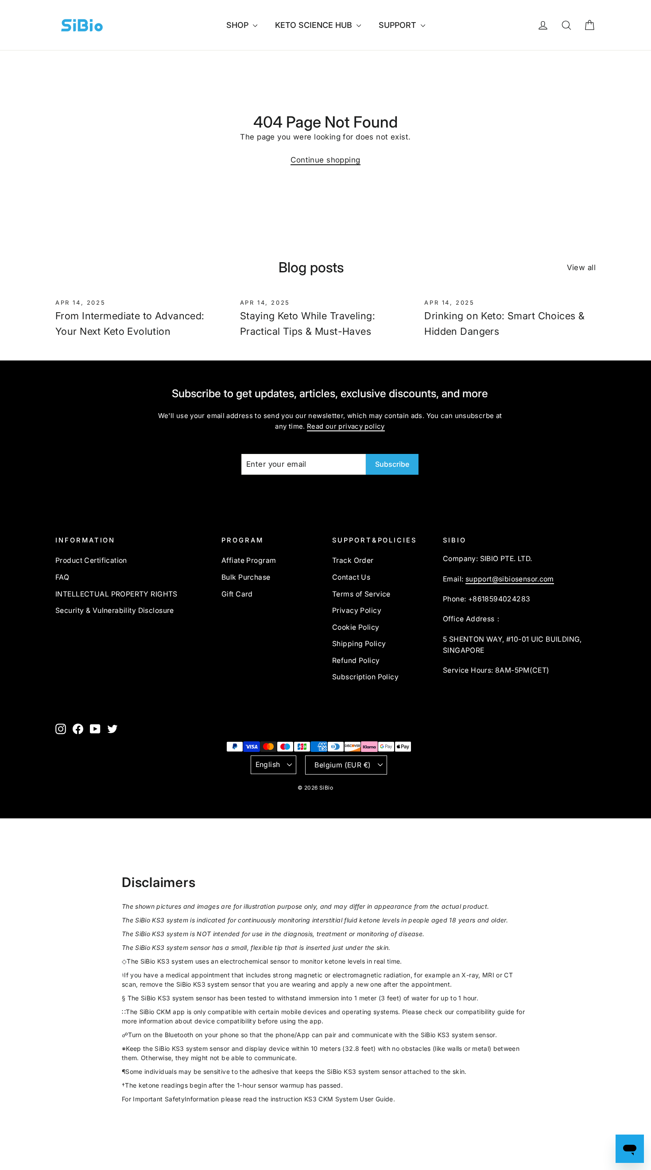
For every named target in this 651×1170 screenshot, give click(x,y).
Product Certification (91, 560)
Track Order (353, 560)
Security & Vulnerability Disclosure (114, 610)
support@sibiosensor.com (509, 579)
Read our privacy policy (346, 426)
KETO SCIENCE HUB (314, 25)
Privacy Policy (356, 610)
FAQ (62, 577)
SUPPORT (398, 25)
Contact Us (351, 577)
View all (581, 267)
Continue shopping (325, 159)
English (268, 764)
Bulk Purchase (246, 577)
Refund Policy (356, 660)
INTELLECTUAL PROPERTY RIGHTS (116, 594)
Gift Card (237, 594)
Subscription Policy (365, 677)
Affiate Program (248, 560)
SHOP (238, 25)
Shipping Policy (359, 643)
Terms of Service (361, 594)
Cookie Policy (356, 627)
